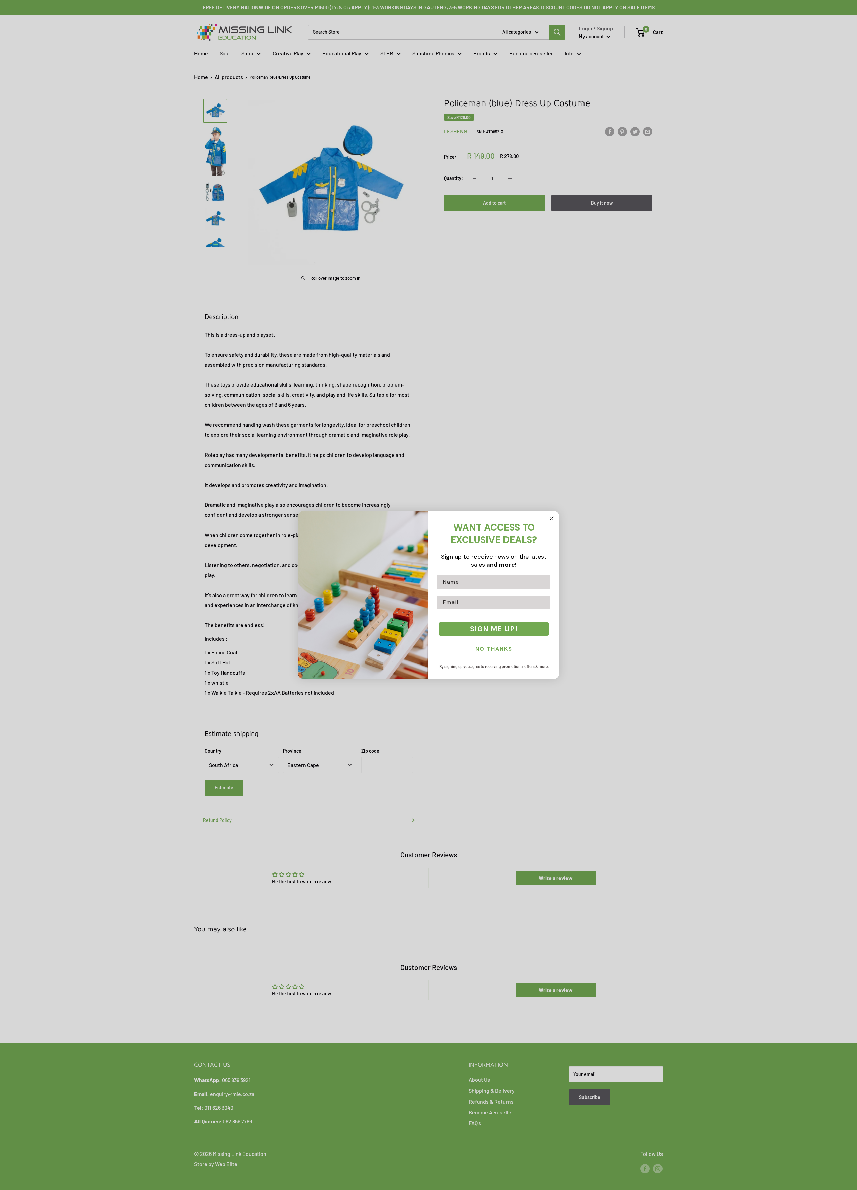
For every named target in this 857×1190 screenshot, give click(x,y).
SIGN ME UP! (494, 629)
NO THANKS (493, 648)
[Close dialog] (552, 518)
